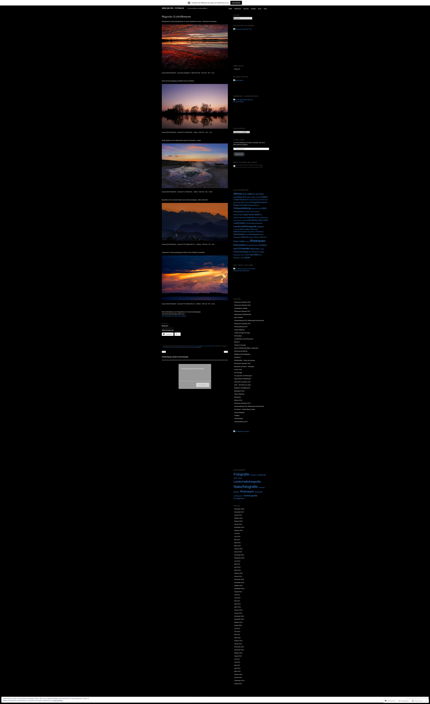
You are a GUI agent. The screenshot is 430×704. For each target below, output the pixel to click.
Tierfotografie (250, 495)
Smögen (262, 249)
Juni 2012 (237, 631)
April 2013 (237, 604)
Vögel (251, 255)
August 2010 (238, 683)
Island (195, 345)
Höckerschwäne (238, 215)
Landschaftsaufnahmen (254, 223)
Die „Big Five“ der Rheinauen (243, 376)
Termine (243, 255)
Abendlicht (166, 347)
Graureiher (254, 208)
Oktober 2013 (238, 585)
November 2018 (239, 509)
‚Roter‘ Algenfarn (239, 394)
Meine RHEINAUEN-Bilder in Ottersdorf (246, 348)
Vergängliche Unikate (240, 308)
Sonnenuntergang (194, 347)
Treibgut (236, 415)
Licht (174, 347)
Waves (260, 255)
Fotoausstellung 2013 (240, 421)
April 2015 (237, 542)
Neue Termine (238, 317)
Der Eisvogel (238, 372)
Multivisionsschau (239, 232)
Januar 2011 (238, 677)
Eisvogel (253, 202)
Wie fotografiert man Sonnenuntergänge (174, 316)
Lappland (260, 227)
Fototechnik (262, 475)
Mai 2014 (237, 564)
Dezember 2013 (239, 579)
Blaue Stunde (256, 197)
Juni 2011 (237, 662)
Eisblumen (247, 202)
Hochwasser (238, 212)
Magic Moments (179, 347)
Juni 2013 (237, 598)
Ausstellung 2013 (239, 197)
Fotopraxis (253, 475)
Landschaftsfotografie (200, 345)
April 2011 (237, 668)
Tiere (247, 255)
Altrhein (237, 193)
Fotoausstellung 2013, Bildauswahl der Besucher (249, 406)
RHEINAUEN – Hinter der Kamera (244, 360)
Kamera (235, 220)
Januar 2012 (238, 644)
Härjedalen (247, 211)
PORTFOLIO (237, 8)
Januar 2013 (238, 613)
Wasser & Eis (238, 400)
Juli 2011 (237, 659)
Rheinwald (250, 245)
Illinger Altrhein (249, 215)
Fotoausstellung (241, 208)
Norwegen (237, 237)
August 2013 (238, 592)
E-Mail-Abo (238, 140)
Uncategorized (239, 498)
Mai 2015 (237, 539)
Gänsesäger (238, 336)
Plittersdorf (263, 237)
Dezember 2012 (239, 616)
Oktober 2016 (238, 518)
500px (265, 8)
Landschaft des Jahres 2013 (257, 220)
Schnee (256, 245)
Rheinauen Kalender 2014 (242, 403)
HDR (264, 208)
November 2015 (239, 527)
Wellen (242, 257)
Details (239, 202)
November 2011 (239, 650)
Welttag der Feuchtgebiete (242, 354)
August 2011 (238, 656)
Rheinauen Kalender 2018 (242, 305)
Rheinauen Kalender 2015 (242, 363)
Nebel (247, 234)
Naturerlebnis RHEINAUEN (255, 232)
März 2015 (237, 546)
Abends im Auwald (240, 345)
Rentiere (247, 241)
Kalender (250, 217)
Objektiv (251, 237)
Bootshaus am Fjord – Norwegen (244, 366)
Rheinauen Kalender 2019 (242, 302)
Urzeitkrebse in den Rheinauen (243, 339)
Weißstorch (236, 258)
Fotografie (191, 345)
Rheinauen (213, 345)
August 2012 (238, 625)
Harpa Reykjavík (239, 412)
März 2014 (237, 570)
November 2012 (239, 619)
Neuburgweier (254, 234)
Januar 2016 (238, 524)
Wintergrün (237, 397)
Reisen (236, 492)
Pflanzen (256, 237)
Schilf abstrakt (238, 418)
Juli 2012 (237, 628)
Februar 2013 (238, 610)
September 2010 (239, 680)
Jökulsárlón (242, 217)
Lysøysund (236, 229)
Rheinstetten (239, 245)
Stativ (249, 252)
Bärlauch (237, 342)
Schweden (217, 345)
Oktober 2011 (238, 653)
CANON (264, 197)
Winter (247, 257)
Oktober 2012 (238, 622)
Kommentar (203, 385)
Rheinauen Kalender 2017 (242, 311)
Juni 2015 (237, 536)
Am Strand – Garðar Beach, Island (244, 409)
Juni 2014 (237, 561)
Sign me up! (239, 154)
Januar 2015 (238, 552)
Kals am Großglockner (261, 217)
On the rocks (238, 369)
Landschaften (239, 223)
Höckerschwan (254, 212)
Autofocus (249, 197)
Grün (259, 208)
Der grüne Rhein (253, 200)
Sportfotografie (238, 496)
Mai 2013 (237, 601)
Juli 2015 (237, 533)
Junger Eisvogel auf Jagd (242, 333)
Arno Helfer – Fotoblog (173, 8)
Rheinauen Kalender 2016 (242, 323)
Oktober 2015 (238, 530)
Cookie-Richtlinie (57, 700)
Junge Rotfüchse (239, 330)
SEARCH (253, 8)
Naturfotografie (207, 345)
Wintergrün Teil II (239, 391)
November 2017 (239, 512)
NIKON (261, 234)
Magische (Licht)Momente (242, 388)
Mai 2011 (237, 665)
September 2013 (239, 588)
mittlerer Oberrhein (251, 229)
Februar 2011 (238, 674)
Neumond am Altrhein (240, 351)
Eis (242, 202)
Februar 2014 (238, 573)
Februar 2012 (238, 641)
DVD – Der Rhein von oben (242, 385)
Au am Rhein (258, 194)
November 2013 (239, 582)
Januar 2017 (238, 515)
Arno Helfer (247, 194)
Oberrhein (245, 237)
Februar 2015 (238, 549)
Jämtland (236, 217)
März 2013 (237, 607)
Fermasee (244, 205)
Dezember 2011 (239, 647)
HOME (230, 8)
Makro (242, 229)
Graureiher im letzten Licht (242, 382)
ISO (172, 347)
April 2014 (237, 567)
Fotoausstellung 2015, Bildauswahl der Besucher (249, 320)
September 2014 (239, 558)
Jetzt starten (236, 3)
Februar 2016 (238, 521)
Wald (256, 255)
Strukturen (255, 252)
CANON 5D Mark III (240, 200)
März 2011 (237, 671)
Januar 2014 (238, 576)
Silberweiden (254, 249)
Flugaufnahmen (253, 205)
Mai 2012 (237, 634)
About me (237, 69)
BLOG (259, 8)
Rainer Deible (239, 241)
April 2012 (237, 637)
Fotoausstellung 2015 (240, 326)
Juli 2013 (237, 595)
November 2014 (239, 555)
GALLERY (246, 8)
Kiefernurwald (241, 220)
